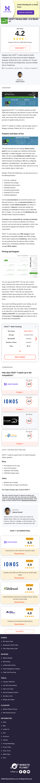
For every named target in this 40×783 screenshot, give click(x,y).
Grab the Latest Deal (25, 12)
